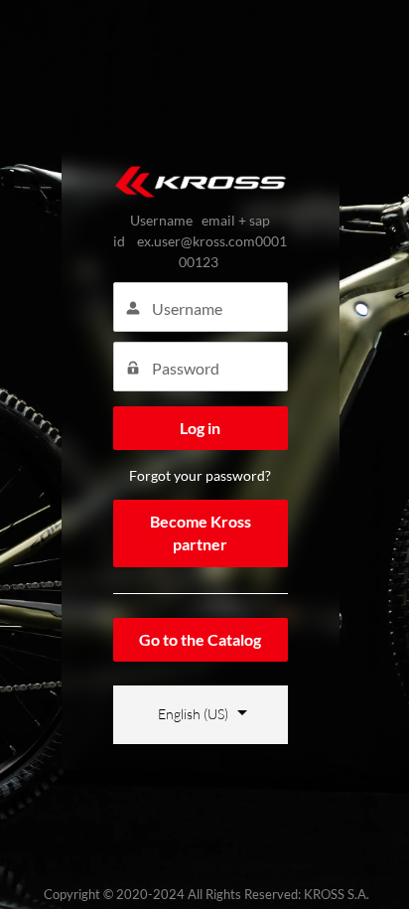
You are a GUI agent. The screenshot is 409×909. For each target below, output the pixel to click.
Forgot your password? (200, 475)
